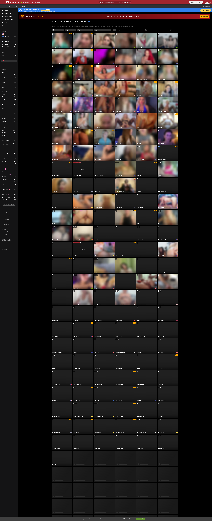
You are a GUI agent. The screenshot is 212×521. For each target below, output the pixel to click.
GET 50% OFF (204, 16)
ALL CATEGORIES (10, 204)
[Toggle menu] (2, 2)
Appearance (58, 30)
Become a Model (6, 231)
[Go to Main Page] (12, 2)
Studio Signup (5, 234)
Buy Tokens (4, 243)
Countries (71, 30)
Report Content (5, 222)
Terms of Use (5, 229)
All (114, 30)
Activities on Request (103, 30)
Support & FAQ (5, 217)
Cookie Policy (122, 519)
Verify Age (205, 10)
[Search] (119, 2)
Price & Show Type (85, 30)
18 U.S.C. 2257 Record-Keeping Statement (7, 240)
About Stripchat (5, 212)
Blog (3, 214)
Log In (207, 2)
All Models (4, 236)
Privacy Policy (5, 226)
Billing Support (5, 219)
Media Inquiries (5, 224)
